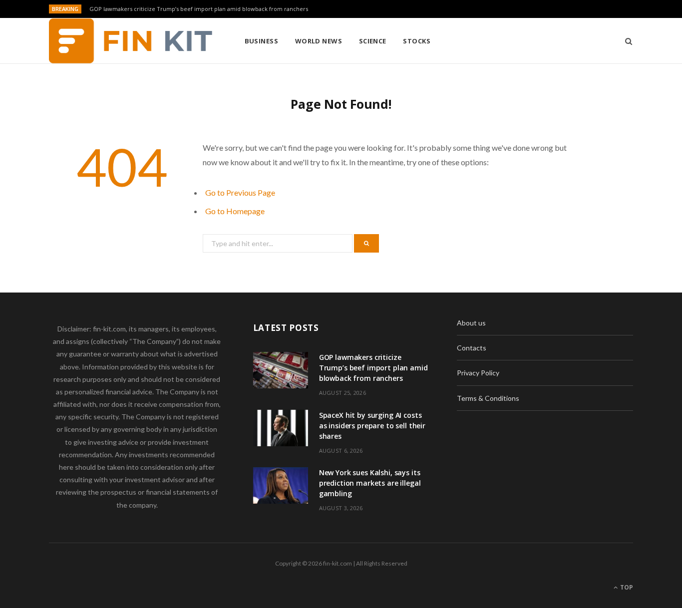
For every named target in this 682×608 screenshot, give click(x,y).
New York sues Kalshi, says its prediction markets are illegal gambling (370, 483)
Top (626, 587)
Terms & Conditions (488, 398)
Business (262, 40)
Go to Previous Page (240, 192)
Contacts (471, 347)
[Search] (625, 40)
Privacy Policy (478, 372)
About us (471, 322)
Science (372, 40)
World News (318, 40)
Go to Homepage (235, 211)
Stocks (416, 40)
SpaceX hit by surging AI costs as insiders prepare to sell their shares (372, 425)
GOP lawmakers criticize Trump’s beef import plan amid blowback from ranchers (198, 8)
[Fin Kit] (130, 40)
